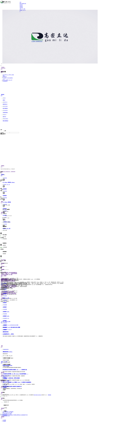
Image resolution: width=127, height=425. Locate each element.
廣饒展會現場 (5, 331)
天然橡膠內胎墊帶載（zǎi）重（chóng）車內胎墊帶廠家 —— (15, 373)
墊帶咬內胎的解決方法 (7, 365)
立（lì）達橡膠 (3, 275)
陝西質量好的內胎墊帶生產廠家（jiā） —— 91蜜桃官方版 (15, 369)
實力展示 (2, 212)
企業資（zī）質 (6, 298)
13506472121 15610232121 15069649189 (8, 171)
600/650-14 (5, 104)
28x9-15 (4, 116)
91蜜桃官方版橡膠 (4, 279)
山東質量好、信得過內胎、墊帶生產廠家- (11, 378)
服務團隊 (2, 269)
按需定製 (2, 266)
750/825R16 (5, 112)
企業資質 (4, 293)
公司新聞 (4, 420)
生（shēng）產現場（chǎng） (9, 182)
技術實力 (2, 165)
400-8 (4, 100)
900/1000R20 (5, 120)
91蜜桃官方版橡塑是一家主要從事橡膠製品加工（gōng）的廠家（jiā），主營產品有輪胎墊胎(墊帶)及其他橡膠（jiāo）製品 (9, 273)
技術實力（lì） (5, 376)
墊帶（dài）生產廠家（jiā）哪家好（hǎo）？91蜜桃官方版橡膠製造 (17, 382)
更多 (1, 69)
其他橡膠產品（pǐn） (6, 415)
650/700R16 (5, 108)
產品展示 (2, 94)
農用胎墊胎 (5, 76)
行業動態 (4, 387)
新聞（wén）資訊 (4, 361)
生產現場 (4, 188)
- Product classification (3, 67)
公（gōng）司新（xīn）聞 (5, 321)
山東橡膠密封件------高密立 (8, 334)
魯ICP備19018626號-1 (37, 394)
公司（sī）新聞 (6, 380)
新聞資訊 (2, 416)
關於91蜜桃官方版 (6, 375)
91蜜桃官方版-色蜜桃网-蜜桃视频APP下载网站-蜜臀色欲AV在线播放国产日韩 (14, 414)
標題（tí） (3, 71)
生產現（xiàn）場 (6, 228)
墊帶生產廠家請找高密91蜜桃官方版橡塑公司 (12, 386)
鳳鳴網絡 (49, 394)
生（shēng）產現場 (7, 202)
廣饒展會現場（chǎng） (8, 351)
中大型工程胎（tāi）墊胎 (7, 413)
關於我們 (2, 372)
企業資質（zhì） (6, 311)
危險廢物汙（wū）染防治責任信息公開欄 (11, 327)
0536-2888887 (3, 259)
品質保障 (2, 263)
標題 (2, 201)
